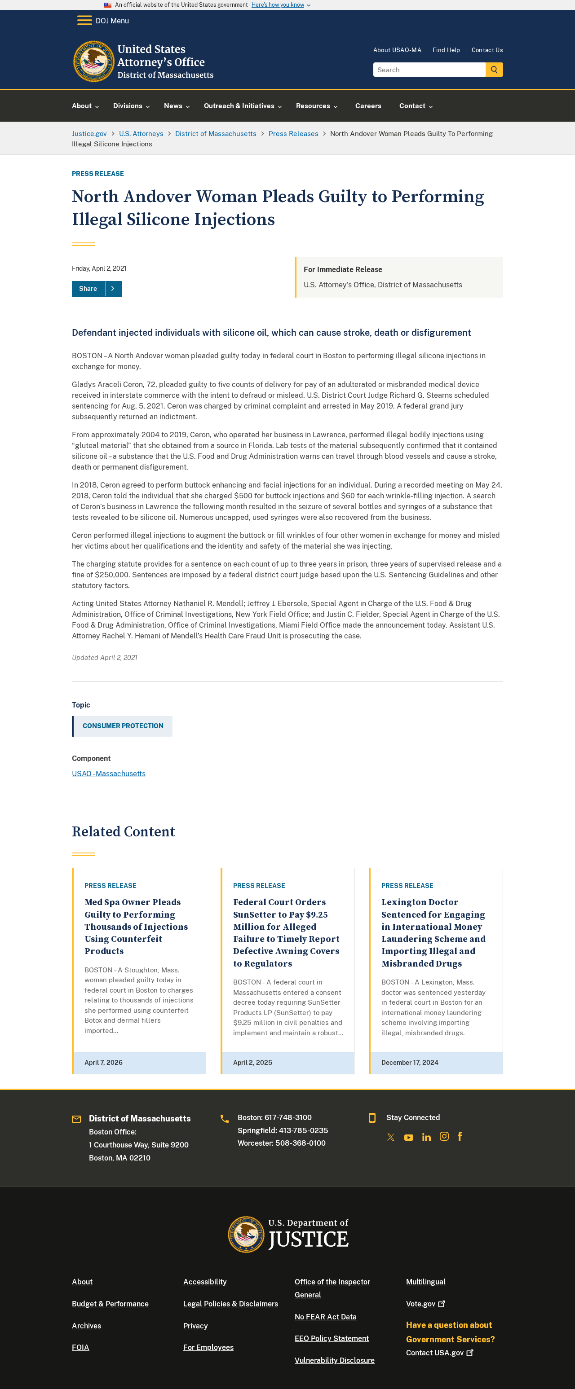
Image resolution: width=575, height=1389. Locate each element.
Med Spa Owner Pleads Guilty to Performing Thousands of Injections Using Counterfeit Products (136, 927)
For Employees (208, 1347)
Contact (435, 1353)
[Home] (145, 78)
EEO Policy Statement (332, 1338)
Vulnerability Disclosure (335, 1360)
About (82, 1282)
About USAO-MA (397, 50)
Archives (86, 1326)
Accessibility (205, 1282)
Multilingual (426, 1282)
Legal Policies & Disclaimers (230, 1304)
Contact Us (487, 50)
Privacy (195, 1326)
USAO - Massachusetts (109, 773)
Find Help (446, 50)
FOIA (80, 1347)
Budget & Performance (110, 1304)
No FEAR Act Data (326, 1317)
